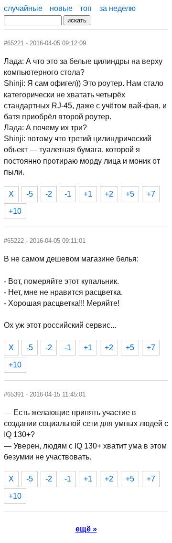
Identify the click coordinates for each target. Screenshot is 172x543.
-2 (48, 194)
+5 (130, 194)
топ (86, 8)
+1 (88, 194)
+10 (15, 211)
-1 (67, 194)
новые (61, 8)
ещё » (86, 529)
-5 (29, 194)
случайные (23, 8)
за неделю (117, 8)
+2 (109, 194)
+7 (151, 194)
